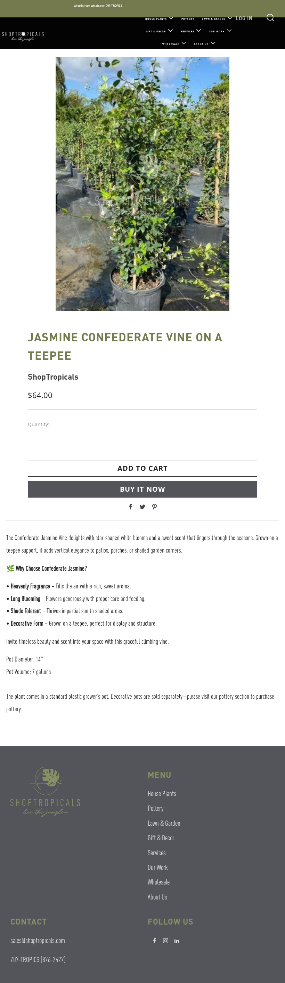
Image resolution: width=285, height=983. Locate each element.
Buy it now (142, 489)
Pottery (187, 19)
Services (187, 31)
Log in (244, 18)
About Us (201, 44)
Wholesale (170, 44)
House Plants (156, 19)
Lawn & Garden (214, 19)
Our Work (217, 31)
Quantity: (38, 424)
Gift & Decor (156, 31)
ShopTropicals (53, 376)
